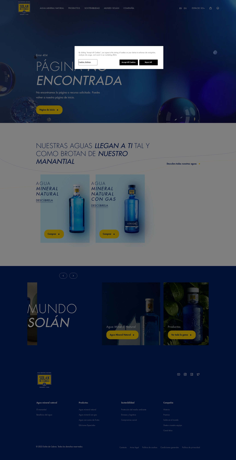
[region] (119, 57)
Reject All (148, 62)
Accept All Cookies (129, 62)
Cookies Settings (85, 62)
